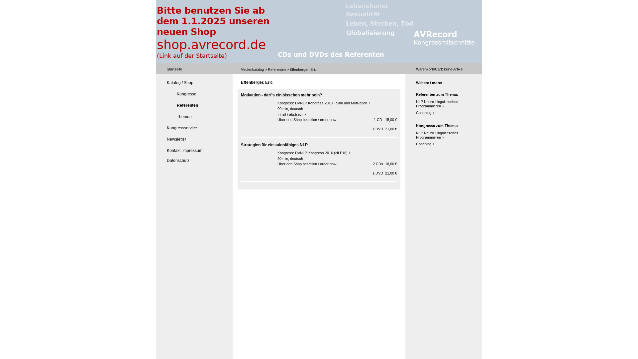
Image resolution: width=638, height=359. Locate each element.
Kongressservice (182, 128)
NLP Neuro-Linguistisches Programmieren (437, 104)
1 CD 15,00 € (385, 120)
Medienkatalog (252, 69)
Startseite (174, 69)
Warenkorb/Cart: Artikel (439, 69)
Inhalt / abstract (290, 114)
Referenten (277, 69)
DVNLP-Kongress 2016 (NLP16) (321, 153)
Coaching (423, 113)
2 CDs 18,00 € (385, 164)
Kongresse (186, 94)
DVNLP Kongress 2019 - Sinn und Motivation (331, 103)
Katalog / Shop (180, 82)
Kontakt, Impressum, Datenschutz (185, 155)
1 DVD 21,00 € (384, 129)
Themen (184, 116)
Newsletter (176, 139)
